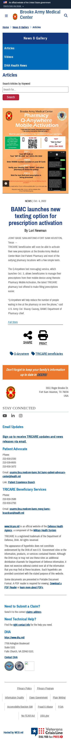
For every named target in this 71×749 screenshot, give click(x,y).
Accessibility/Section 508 (20, 707)
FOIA (60, 707)
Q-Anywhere (21, 354)
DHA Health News (15, 65)
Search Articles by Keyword (16, 83)
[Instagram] (20, 416)
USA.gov (44, 716)
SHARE (27, 342)
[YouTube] (5, 416)
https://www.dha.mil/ (14, 637)
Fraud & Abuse (45, 707)
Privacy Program (45, 688)
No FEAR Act (28, 716)
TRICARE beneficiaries (49, 354)
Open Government (38, 697)
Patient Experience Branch (21, 482)
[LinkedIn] (13, 416)
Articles (9, 48)
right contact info (21, 625)
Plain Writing (59, 697)
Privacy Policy (24, 688)
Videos (8, 57)
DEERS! (42, 375)
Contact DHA (11, 657)
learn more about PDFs (31, 587)
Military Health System (44, 530)
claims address (33, 612)
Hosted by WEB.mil (13, 732)
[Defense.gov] (9, 665)
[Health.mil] (19, 665)
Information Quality (14, 697)
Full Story (13, 322)
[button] (14, 6)
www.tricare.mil (11, 526)
